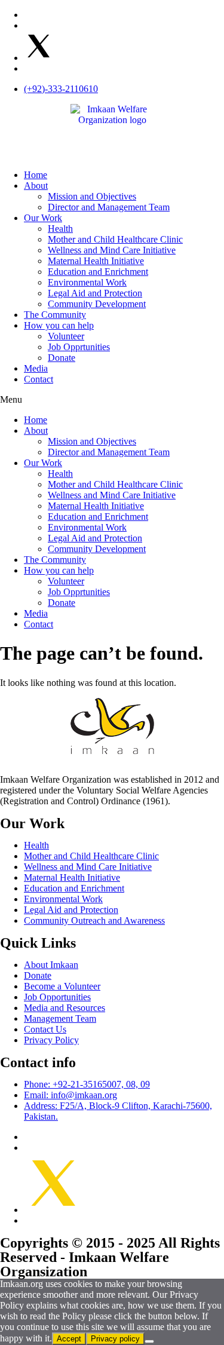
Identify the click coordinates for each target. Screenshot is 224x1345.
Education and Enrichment (98, 271)
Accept (69, 1338)
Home (35, 175)
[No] (149, 1341)
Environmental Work (87, 282)
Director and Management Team (109, 207)
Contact (38, 379)
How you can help (59, 325)
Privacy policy (115, 1338)
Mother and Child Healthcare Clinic (115, 239)
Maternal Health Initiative (96, 261)
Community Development (97, 304)
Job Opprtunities (79, 347)
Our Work (43, 218)
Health (60, 228)
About (36, 185)
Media (36, 368)
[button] (112, 399)
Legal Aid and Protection (95, 293)
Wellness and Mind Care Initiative (112, 250)
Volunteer (66, 336)
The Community (55, 315)
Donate (61, 358)
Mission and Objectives (92, 196)
